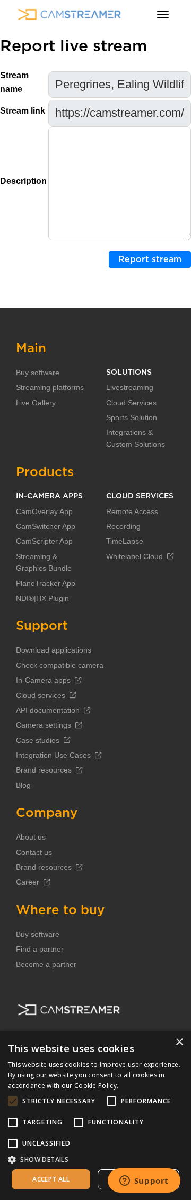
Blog (23, 785)
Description (23, 180)
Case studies (37, 740)
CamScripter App (44, 541)
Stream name (14, 82)
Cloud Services (131, 402)
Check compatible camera (59, 665)
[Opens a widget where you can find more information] (143, 1181)
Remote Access (132, 511)
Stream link (22, 110)
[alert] (95, 1115)
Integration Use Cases (53, 755)
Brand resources (44, 770)
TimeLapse (124, 541)
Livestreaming (129, 387)
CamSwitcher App (45, 526)
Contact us (34, 852)
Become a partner (46, 964)
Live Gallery (36, 402)
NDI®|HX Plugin (42, 598)
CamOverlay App (44, 511)
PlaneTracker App (45, 583)
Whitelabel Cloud (134, 556)
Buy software (37, 372)
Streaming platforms (50, 387)
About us (31, 837)
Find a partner (40, 949)
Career (27, 882)
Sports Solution (131, 417)
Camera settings (43, 725)
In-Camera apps (43, 680)
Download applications (53, 650)
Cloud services (40, 695)
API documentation (48, 710)
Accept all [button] (51, 1179)
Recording (123, 526)
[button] (95, 1159)
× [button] (179, 1042)
